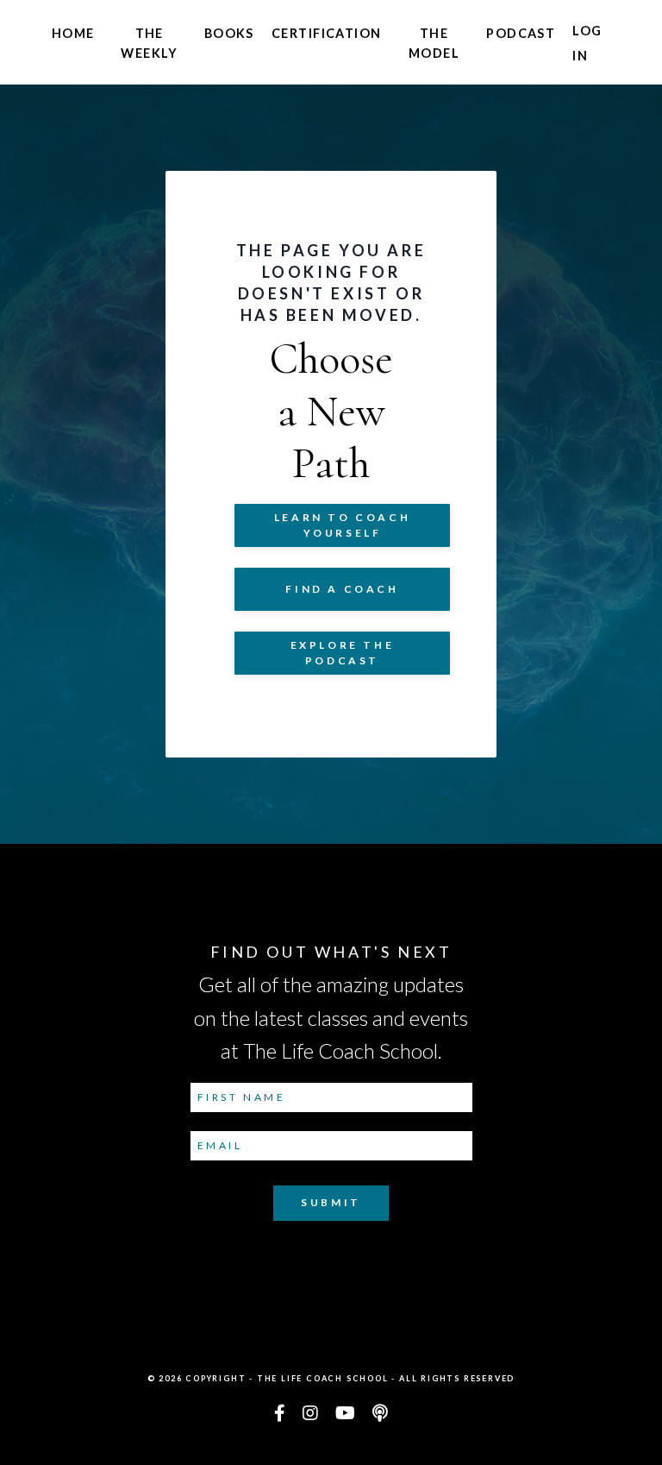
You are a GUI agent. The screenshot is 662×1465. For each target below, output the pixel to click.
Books (229, 33)
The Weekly (149, 43)
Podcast (520, 33)
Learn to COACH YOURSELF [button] (342, 525)
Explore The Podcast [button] (342, 652)
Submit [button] (331, 1202)
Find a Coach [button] (341, 588)
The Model (434, 43)
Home (73, 33)
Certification (327, 33)
